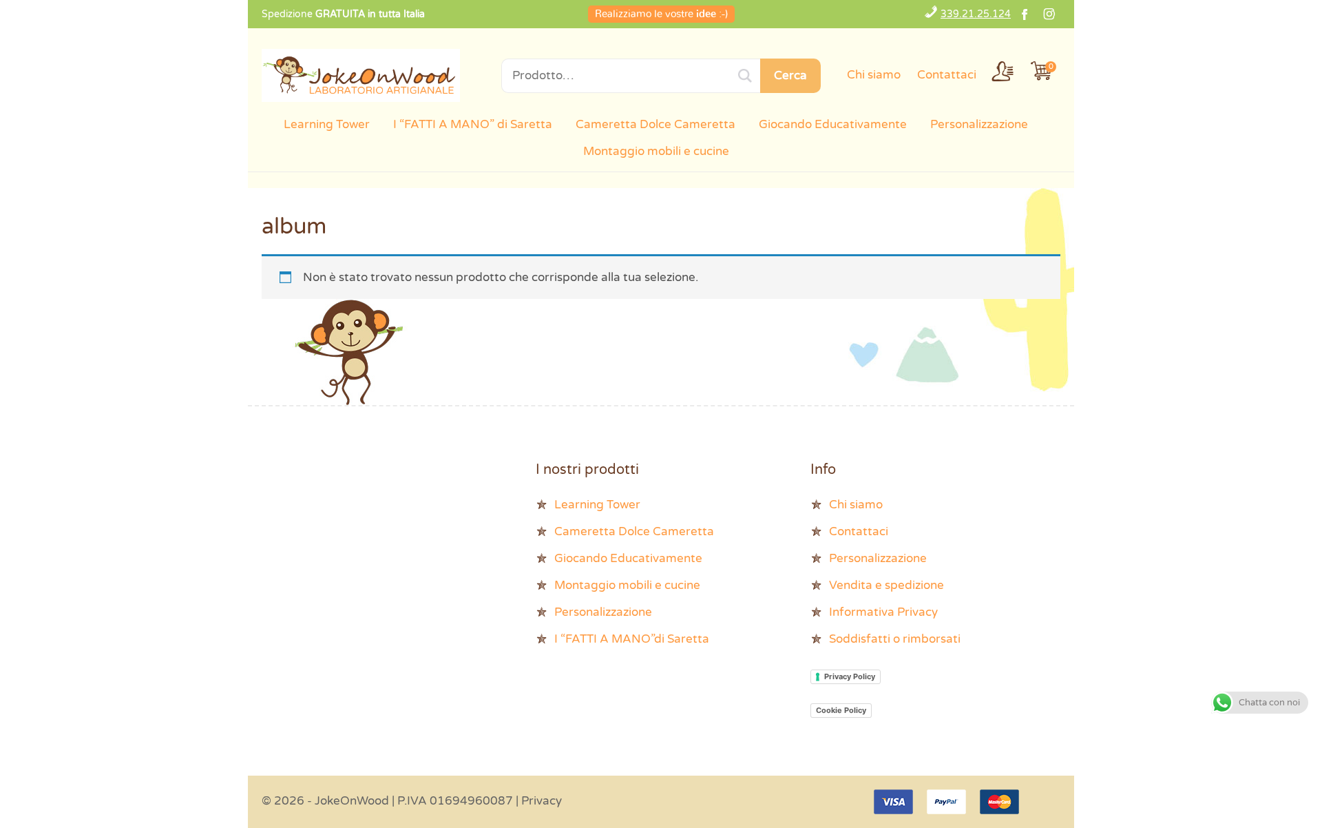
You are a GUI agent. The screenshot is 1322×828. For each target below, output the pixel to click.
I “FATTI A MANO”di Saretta (631, 639)
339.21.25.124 (976, 14)
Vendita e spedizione (886, 585)
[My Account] (1002, 71)
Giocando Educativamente (833, 124)
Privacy (541, 801)
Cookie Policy (841, 710)
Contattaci (946, 75)
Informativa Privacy (883, 612)
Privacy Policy (849, 676)
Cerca (790, 75)
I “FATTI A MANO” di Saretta (472, 124)
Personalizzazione (979, 124)
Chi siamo (874, 75)
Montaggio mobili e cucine (656, 151)
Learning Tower (327, 124)
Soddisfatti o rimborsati (895, 639)
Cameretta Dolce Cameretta (655, 124)
